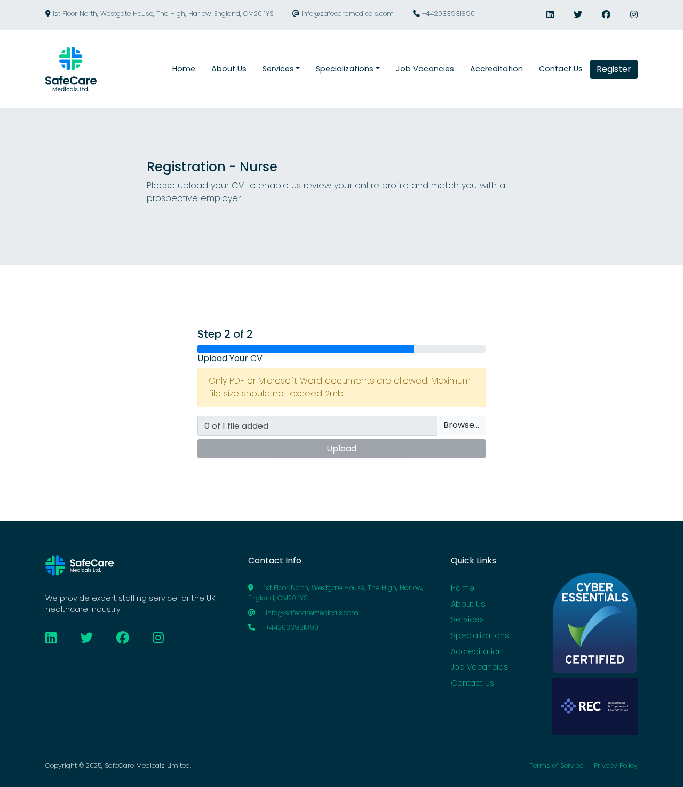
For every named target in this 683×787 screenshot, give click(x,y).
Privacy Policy (616, 765)
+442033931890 (447, 13)
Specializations (480, 635)
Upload (341, 448)
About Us (468, 604)
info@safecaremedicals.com (346, 13)
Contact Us (472, 683)
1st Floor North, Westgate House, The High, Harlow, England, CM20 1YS (162, 13)
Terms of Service (556, 765)
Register (614, 69)
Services (467, 619)
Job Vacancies (479, 667)
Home (462, 588)
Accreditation (477, 651)
